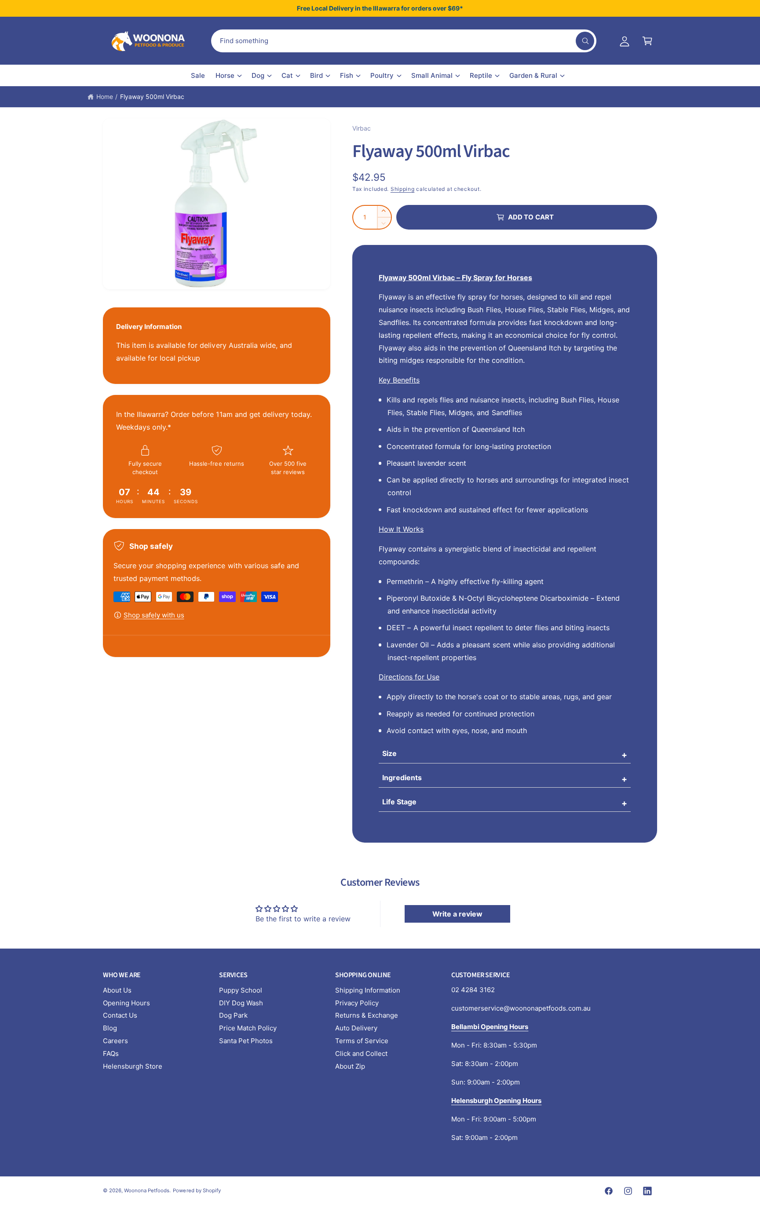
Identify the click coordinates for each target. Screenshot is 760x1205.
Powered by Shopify (196, 1190)
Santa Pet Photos (246, 1041)
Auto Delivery (356, 1028)
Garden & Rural (533, 75)
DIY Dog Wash (241, 1003)
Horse (225, 75)
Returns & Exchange (366, 1015)
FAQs (111, 1053)
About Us (117, 990)
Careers (115, 1041)
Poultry (382, 75)
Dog (258, 75)
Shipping (403, 189)
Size (389, 753)
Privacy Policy (357, 1003)
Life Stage (399, 801)
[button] (647, 40)
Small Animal (432, 75)
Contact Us (120, 1015)
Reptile (481, 75)
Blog (110, 1028)
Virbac (361, 128)
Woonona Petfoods (146, 1190)
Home (104, 96)
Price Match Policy (248, 1028)
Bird (316, 75)
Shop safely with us (154, 615)
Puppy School (240, 990)
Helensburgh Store (132, 1066)
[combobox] (403, 40)
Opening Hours (126, 1003)
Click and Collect (361, 1053)
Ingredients (402, 777)
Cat (287, 75)
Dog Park (233, 1015)
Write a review (457, 913)
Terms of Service (361, 1041)
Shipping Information (367, 990)
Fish (346, 75)
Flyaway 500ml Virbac (152, 96)
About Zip (350, 1066)
